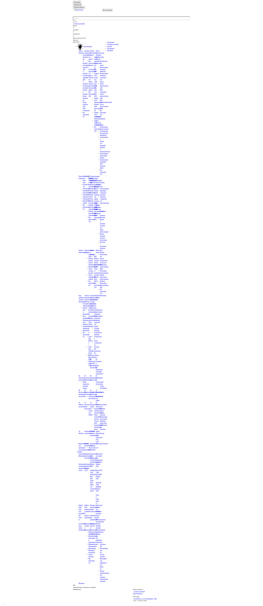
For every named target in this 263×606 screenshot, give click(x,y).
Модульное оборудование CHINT (104, 273)
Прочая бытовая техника (98, 526)
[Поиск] (76, 21)
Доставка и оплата (113, 44)
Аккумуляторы (104, 188)
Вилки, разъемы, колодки (98, 207)
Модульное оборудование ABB (104, 267)
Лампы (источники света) (93, 53)
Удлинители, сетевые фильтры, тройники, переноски (94, 304)
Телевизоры (93, 534)
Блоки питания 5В (85, 98)
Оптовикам (110, 48)
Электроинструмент (102, 443)
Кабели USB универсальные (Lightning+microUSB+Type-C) (93, 509)
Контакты (110, 50)
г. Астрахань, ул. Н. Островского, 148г (145, 598)
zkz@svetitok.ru (137, 593)
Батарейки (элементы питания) (103, 193)
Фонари (86, 176)
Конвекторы (92, 548)
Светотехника (87, 46)
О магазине (110, 42)
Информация (77, 589)
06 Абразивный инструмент (94, 378)
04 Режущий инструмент (82, 378)
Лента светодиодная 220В (104, 106)
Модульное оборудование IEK (104, 285)
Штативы (81, 583)
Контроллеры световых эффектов (104, 69)
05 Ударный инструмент (88, 378)
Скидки (109, 46)
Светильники (104, 131)
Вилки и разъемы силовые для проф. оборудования (104, 226)
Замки (98, 431)
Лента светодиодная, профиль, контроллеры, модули (100, 55)
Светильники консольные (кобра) (104, 155)
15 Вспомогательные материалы (101, 404)
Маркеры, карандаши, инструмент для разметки (103, 425)
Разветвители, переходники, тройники (98, 312)
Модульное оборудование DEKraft (104, 279)
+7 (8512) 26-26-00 (79, 23)
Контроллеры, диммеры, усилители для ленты (104, 77)
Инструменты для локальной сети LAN (100, 437)
